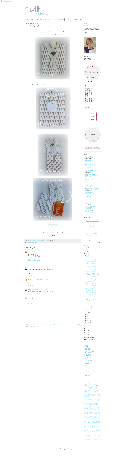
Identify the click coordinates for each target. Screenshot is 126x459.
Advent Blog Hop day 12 (91, 280)
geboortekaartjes (91, 401)
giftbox (99, 398)
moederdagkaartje (92, 420)
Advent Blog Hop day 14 (91, 276)
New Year (90, 421)
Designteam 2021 (88, 185)
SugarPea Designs (96, 402)
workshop (98, 394)
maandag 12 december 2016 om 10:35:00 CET (39, 279)
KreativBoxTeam (94, 406)
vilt (99, 424)
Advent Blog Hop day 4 (91, 292)
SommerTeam (86, 431)
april (88, 316)
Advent (29, 242)
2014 (86, 326)
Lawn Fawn (97, 389)
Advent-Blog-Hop (89, 298)
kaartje (86, 390)
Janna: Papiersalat (89, 210)
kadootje (90, 390)
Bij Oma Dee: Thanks (90, 289)
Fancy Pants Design (91, 409)
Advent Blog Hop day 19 (91, 268)
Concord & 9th (86, 426)
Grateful (87, 198)
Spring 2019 (91, 431)
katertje (91, 424)
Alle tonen (98, 376)
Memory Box (86, 407)
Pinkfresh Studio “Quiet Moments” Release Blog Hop (91, 171)
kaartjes (88, 424)
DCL (91, 416)
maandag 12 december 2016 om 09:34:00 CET (39, 268)
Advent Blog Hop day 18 (91, 270)
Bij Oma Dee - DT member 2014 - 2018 (73, 19)
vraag (88, 425)
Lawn (87, 429)
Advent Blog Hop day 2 (91, 296)
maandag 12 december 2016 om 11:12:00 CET (40, 289)
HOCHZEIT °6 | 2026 (89, 166)
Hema (99, 426)
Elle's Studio (94, 416)
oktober (88, 305)
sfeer (94, 438)
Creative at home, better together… (91, 189)
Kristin (46, 29)
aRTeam (89, 393)
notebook (91, 438)
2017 (86, 251)
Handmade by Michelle (89, 367)
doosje (94, 392)
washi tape (95, 439)
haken (85, 399)
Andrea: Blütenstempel (90, 174)
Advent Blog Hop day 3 (91, 294)
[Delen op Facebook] (51, 240)
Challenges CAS (39, 19)
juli (87, 311)
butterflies (88, 435)
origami (95, 424)
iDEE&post (97, 387)
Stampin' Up (97, 390)
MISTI (93, 429)
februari (88, 320)
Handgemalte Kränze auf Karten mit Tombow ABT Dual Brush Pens (92, 212)
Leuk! (32, 19)
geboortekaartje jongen (96, 422)
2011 (86, 332)
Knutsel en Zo (89, 387)
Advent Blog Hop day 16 (91, 271)
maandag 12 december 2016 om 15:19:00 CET (43, 297)
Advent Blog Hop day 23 (91, 260)
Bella (29, 268)
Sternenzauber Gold (52, 224)
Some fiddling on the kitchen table (91, 373)
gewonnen (96, 411)
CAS (86, 404)
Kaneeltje (87, 345)
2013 (86, 328)
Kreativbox (90, 399)
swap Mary (97, 401)
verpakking (95, 403)
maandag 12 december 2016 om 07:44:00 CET (40, 251)
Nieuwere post (28, 324)
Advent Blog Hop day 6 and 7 (92, 287)
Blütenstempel (31, 297)
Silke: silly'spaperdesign (90, 180)
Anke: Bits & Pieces (89, 201)
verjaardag (86, 389)
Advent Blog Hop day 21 (91, 263)
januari (88, 322)
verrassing (91, 439)
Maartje (29, 289)
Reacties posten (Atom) (35, 326)
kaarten (85, 438)
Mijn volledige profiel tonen (89, 34)
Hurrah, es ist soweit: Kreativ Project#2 (92, 300)
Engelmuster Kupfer (54, 223)
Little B (85, 421)
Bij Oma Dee (89, 384)
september (89, 307)
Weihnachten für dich (89, 193)
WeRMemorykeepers (91, 432)
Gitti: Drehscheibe (88, 156)
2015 (86, 324)
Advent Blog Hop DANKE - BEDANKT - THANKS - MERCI (92, 274)
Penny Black (97, 421)
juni (87, 312)
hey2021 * (87, 181)
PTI (89, 407)
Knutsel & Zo (95, 397)
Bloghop (99, 406)
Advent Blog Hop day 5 (91, 290)
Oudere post (78, 324)
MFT (99, 384)
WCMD (85, 422)
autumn (85, 434)
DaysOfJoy (89, 406)
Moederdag (96, 429)
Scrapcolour (87, 354)
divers (98, 435)
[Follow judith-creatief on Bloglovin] (88, 340)
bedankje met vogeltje (91, 434)
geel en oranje (97, 418)
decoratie (91, 435)
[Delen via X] (49, 240)
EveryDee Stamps (88, 397)
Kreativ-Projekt (87, 402)
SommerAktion (97, 430)
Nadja (29, 279)
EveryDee (98, 416)
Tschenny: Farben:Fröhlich (90, 206)
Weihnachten (98, 432)
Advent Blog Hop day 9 (91, 283)
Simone (50, 230)
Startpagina (27, 19)
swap (98, 424)
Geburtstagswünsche (89, 161)
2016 (86, 253)
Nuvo (99, 409)
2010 (86, 334)
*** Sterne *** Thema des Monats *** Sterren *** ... (92, 257)
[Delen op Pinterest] (52, 240)
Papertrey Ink (97, 417)
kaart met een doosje (88, 403)
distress (95, 435)
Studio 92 (92, 418)
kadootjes (98, 391)
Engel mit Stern (53, 226)
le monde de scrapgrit (89, 370)
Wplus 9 (89, 422)
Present (91, 430)
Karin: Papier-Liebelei (89, 169)
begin (97, 434)
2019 (86, 248)
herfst (99, 436)
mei (87, 314)
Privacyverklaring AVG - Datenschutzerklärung (54, 19)
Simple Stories (94, 407)
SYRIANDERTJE (88, 364)
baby (99, 404)
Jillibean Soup (86, 417)
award (92, 411)
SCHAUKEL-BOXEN (89, 157)
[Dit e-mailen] (47, 240)
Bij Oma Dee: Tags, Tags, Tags (92, 278)
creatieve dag (93, 408)
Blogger (71, 449)
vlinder (85, 425)
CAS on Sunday (88, 357)
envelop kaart (86, 436)
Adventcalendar (97, 425)
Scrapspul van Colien (89, 351)
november (89, 303)
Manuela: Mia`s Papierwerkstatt (92, 188)
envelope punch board (92, 398)
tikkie (85, 439)
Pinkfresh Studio (94, 404)
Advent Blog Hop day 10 (91, 281)
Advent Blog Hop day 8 (91, 285)
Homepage (53, 324)
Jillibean (89, 404)
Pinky (99, 429)
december (89, 255)
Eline (91, 389)
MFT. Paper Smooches (92, 413)
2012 (86, 330)
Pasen (93, 421)
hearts (85, 424)
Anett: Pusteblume (89, 197)
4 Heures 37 (93, 394)
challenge (86, 392)
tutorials (90, 412)
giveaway (96, 436)
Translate (93, 59)
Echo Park (98, 393)
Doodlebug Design (95, 395)
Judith (86, 25)
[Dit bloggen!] (48, 240)
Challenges (93, 393)
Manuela (52, 29)
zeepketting (92, 425)
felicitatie (90, 436)
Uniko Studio (87, 348)
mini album (86, 420)
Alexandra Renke (34, 242)
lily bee (88, 438)
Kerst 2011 (90, 427)
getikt (93, 436)
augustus (89, 309)
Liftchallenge (86, 395)
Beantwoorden (30, 264)
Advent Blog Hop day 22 (91, 261)
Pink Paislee (86, 411)
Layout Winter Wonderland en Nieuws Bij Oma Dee (92, 266)
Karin (54, 230)
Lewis (90, 429)
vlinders (88, 416)
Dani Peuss (96, 426)
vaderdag (87, 439)
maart (88, 318)
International (86, 427)
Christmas (95, 412)
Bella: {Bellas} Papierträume (91, 165)
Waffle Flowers (91, 415)
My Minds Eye (92, 417)
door (99, 435)
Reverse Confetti (87, 418)
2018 (86, 250)
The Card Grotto (88, 360)
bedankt (96, 415)
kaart (90, 392)
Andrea (47, 230)
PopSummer (86, 430)
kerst (85, 406)
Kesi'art (96, 409)
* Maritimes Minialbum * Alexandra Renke (92, 203)
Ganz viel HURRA (88, 207)
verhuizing (98, 420)
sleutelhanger (98, 438)
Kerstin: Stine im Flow (90, 184)
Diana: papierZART (89, 160)
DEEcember (91, 426)
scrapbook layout (87, 394)
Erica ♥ (29, 251)
